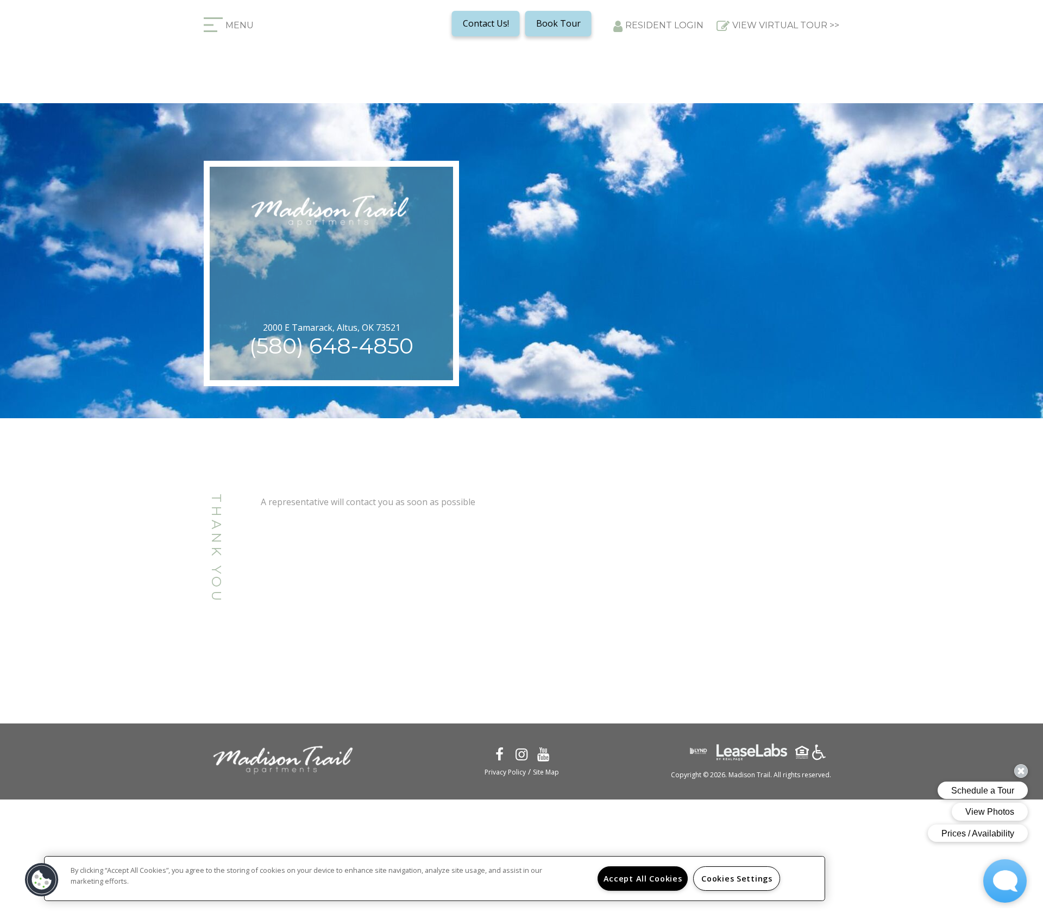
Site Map (546, 772)
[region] (434, 878)
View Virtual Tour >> (785, 25)
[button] (499, 753)
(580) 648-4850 (331, 345)
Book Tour (558, 23)
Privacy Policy (505, 772)
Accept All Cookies (643, 878)
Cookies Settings (736, 878)
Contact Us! (486, 23)
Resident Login (664, 25)
